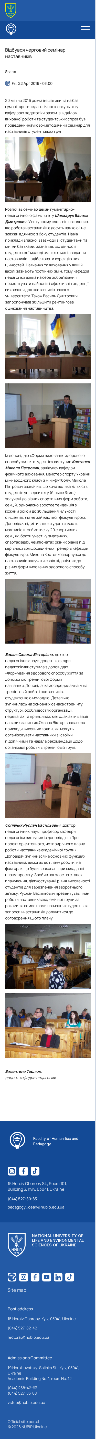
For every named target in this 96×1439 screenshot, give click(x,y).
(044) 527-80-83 (22, 1199)
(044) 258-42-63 (22, 1388)
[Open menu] (85, 29)
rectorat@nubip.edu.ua (28, 1337)
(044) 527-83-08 (22, 1393)
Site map (17, 1290)
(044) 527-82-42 (22, 1328)
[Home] (10, 10)
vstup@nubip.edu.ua (26, 1402)
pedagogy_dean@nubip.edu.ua (36, 1207)
